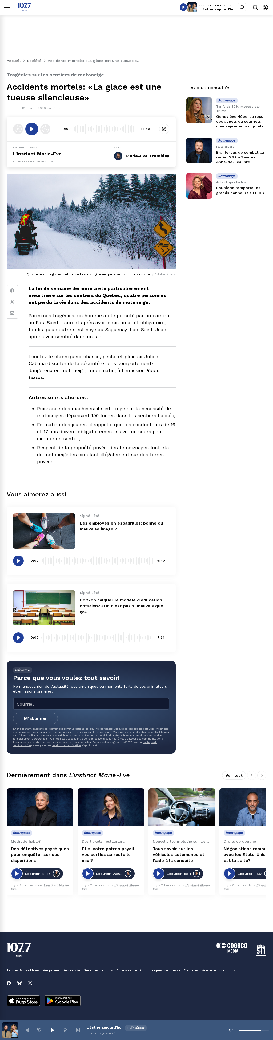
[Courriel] (12, 313)
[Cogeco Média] (231, 951)
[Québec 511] (261, 954)
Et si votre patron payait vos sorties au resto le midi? (108, 854)
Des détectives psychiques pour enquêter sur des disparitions (40, 854)
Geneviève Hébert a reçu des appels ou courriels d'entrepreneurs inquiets (240, 121)
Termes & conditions (23, 970)
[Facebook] (12, 290)
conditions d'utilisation (66, 745)
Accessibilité (126, 970)
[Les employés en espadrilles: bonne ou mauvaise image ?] (44, 531)
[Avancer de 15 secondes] (45, 129)
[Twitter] (12, 301)
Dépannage (71, 970)
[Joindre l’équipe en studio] (242, 7)
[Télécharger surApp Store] (23, 1001)
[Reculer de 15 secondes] (18, 129)
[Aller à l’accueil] (24, 9)
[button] (26, 1030)
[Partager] (164, 129)
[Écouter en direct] (183, 7)
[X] (30, 983)
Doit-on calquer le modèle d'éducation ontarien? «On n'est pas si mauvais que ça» (121, 605)
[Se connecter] (265, 7)
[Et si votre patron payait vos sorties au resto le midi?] (111, 807)
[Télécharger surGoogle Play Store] (63, 1001)
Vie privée (51, 970)
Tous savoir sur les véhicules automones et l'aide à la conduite (178, 854)
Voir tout (234, 775)
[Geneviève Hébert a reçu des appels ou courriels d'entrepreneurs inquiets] (199, 110)
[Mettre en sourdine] (231, 1030)
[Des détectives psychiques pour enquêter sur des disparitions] (40, 807)
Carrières (191, 970)
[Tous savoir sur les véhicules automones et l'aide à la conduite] (181, 807)
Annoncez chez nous (218, 970)
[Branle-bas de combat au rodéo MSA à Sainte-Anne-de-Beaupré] (199, 150)
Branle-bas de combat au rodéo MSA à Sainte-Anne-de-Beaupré (240, 157)
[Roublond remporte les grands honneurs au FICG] (199, 186)
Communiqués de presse (160, 970)
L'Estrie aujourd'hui (217, 9)
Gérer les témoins (98, 970)
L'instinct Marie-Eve (37, 154)
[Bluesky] (19, 983)
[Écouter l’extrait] (31, 129)
